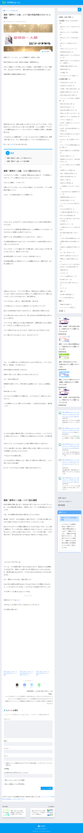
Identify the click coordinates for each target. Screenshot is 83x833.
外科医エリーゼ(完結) (67, 170)
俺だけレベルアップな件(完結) (69, 33)
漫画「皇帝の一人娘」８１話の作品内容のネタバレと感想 (43, 673)
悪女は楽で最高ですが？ (68, 110)
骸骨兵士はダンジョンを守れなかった (69, 56)
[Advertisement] (28, 89)
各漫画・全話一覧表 (66, 17)
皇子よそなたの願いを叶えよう (69, 284)
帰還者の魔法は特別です (68, 66)
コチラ (11, 144)
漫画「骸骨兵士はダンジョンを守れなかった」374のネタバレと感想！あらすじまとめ (70, 414)
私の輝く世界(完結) (66, 294)
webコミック (27, 699)
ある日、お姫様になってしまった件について (69, 124)
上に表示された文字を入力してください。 (17, 772)
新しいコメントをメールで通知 (14, 780)
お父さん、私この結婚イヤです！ (70, 141)
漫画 (19, 699)
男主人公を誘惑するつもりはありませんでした (69, 135)
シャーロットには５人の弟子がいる (69, 205)
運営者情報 (61, 505)
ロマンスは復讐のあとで (68, 276)
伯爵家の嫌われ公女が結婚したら (70, 243)
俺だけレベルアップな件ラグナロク (69, 28)
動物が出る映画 (65, 304)
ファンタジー (14, 701)
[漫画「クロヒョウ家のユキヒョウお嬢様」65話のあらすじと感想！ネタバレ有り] (69, 374)
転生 (39, 701)
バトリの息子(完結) (67, 297)
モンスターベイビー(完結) (68, 75)
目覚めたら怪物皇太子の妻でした (70, 248)
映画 (61, 301)
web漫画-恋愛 (39, 691)
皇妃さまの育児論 (66, 183)
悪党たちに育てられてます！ (70, 113)
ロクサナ (64, 273)
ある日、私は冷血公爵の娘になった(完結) (69, 129)
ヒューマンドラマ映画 (67, 307)
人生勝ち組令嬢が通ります (69, 212)
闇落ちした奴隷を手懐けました (69, 260)
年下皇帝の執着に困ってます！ (69, 234)
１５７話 (9, 696)
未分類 (62, 311)
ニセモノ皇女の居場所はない (69, 238)
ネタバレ (49, 696)
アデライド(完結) (66, 119)
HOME (42, 826)
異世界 (50, 701)
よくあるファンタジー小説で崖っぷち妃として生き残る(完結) (69, 265)
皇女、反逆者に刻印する (68, 173)
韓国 (34, 699)
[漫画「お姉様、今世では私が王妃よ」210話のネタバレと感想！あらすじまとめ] (69, 321)
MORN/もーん (13, 2)
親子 (44, 701)
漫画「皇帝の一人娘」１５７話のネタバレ (19, 158)
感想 (7, 701)
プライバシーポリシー (65, 501)
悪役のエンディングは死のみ (70, 116)
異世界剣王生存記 (66, 52)
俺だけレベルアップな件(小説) (69, 39)
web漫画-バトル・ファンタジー (68, 22)
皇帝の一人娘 (49, 691)
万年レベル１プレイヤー (68, 48)
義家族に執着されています (69, 92)
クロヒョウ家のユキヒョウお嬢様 (70, 166)
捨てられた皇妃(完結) (67, 215)
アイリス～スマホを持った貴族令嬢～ (69, 99)
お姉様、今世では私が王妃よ (70, 88)
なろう (34, 701)
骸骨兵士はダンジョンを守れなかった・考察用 (69, 62)
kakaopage (41, 699)
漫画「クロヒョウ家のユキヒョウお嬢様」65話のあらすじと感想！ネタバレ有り (69, 382)
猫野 (75, 416)
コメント (7, 719)
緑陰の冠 (64, 270)
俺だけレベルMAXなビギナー (68, 44)
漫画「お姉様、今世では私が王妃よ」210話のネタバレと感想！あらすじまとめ (69, 329)
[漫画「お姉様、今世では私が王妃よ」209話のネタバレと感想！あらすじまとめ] (69, 392)
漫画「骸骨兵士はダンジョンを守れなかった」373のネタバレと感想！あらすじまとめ (70, 480)
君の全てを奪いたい (67, 156)
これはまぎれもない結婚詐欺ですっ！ (69, 193)
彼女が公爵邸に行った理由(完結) (69, 152)
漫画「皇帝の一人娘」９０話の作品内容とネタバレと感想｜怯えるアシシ (26, 673)
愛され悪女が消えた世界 (68, 95)
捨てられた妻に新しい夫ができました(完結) (69, 220)
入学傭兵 (64, 72)
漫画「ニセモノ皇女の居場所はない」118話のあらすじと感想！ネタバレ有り (69, 346)
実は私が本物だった (67, 200)
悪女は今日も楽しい (67, 107)
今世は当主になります (68, 82)
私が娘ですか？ (66, 279)
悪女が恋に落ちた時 (67, 104)
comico (50, 703)
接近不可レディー (66, 224)
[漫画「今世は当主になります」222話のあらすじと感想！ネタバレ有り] (69, 356)
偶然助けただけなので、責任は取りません (69, 160)
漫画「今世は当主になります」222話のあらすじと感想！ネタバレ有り (69, 364)
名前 (6, 741)
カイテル (41, 696)
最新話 (23, 701)
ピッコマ (16, 696)
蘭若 (62, 291)
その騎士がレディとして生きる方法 (69, 228)
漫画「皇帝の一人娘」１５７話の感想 (18, 161)
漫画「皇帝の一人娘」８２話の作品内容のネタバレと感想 (10, 673)
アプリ (50, 699)
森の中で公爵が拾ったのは (69, 255)
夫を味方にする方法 (67, 85)
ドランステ (12, 699)
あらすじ (34, 696)
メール (7, 748)
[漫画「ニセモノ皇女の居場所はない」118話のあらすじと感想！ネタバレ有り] (69, 338)
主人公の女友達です (67, 209)
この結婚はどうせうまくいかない (70, 187)
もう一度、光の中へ (67, 252)
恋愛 (28, 701)
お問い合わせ (62, 498)
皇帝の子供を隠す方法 (67, 176)
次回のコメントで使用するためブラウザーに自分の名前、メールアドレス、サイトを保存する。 (29, 764)
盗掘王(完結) (65, 69)
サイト (6, 756)
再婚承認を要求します (67, 197)
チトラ (63, 288)
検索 (79, 9)
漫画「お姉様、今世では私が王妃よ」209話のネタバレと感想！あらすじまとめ (69, 400)
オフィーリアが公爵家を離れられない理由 (69, 146)
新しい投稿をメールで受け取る (14, 784)
